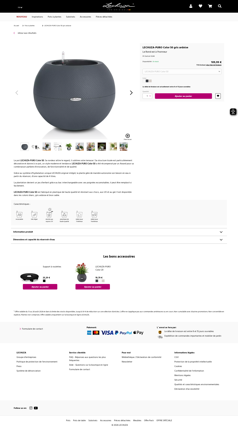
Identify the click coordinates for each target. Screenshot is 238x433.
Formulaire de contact (32, 329)
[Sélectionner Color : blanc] (144, 81)
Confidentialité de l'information (189, 371)
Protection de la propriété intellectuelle (193, 362)
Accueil (16, 25)
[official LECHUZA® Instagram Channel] (31, 408)
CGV (176, 357)
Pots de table (79, 420)
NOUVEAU (22, 17)
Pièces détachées (104, 17)
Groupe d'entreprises (26, 357)
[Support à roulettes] (29, 273)
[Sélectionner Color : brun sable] (150, 81)
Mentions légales (182, 375)
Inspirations (37, 17)
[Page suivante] (131, 93)
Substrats (70, 17)
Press (19, 366)
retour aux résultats (26, 33)
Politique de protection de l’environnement (37, 362)
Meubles (137, 420)
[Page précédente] (16, 93)
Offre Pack (149, 420)
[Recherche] (219, 8)
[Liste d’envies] (200, 8)
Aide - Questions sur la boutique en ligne (88, 365)
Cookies (178, 366)
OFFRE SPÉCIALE (164, 420)
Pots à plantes (54, 17)
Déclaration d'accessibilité (186, 389)
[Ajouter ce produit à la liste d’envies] (218, 96)
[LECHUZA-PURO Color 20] (82, 273)
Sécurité (178, 380)
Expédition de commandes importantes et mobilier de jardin (192, 336)
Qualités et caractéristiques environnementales (196, 384)
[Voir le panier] (210, 8)
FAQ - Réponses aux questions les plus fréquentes (87, 359)
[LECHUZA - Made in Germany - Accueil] (119, 6)
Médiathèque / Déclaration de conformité (141, 357)
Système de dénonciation (29, 371)
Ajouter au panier (183, 96)
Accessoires (85, 17)
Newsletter (127, 362)
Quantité (146, 92)
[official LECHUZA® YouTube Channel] (36, 408)
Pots (68, 420)
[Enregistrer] (191, 8)
